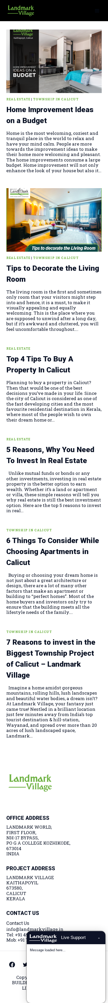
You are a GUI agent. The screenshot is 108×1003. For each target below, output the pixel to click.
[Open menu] (97, 11)
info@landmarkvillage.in (34, 929)
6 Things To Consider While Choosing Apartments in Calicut (52, 551)
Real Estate (18, 99)
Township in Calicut (55, 99)
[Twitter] (25, 964)
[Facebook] (12, 964)
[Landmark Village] (20, 10)
